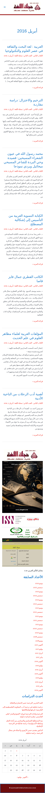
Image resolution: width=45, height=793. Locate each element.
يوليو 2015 (39, 678)
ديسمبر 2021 (38, 620)
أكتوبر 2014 (39, 690)
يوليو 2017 (39, 649)
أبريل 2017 (39, 653)
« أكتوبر (25, 777)
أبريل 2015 (39, 682)
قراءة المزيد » (37, 87)
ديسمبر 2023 (38, 604)
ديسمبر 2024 (38, 595)
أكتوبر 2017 (39, 645)
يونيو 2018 (39, 641)
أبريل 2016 (39, 669)
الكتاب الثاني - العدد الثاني (33, 55)
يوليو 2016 (39, 665)
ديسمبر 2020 (38, 628)
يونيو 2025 (39, 591)
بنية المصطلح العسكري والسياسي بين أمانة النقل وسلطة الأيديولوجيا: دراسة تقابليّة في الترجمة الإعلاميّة (24, 723)
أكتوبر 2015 (39, 673)
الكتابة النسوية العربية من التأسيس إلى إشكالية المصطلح (26, 220)
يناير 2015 (39, 686)
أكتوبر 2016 (39, 661)
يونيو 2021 (39, 624)
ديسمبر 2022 (38, 612)
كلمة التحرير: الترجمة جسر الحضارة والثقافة (26, 703)
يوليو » (19, 777)
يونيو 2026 (39, 583)
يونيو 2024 (39, 600)
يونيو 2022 (39, 616)
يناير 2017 (39, 657)
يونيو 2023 (39, 608)
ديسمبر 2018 (38, 637)
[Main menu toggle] (4, 7)
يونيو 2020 (39, 632)
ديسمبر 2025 (38, 587)
